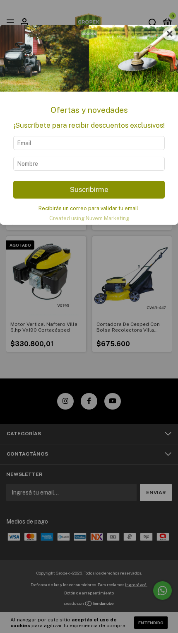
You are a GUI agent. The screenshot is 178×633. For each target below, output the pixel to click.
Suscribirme (89, 189)
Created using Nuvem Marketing (89, 218)
